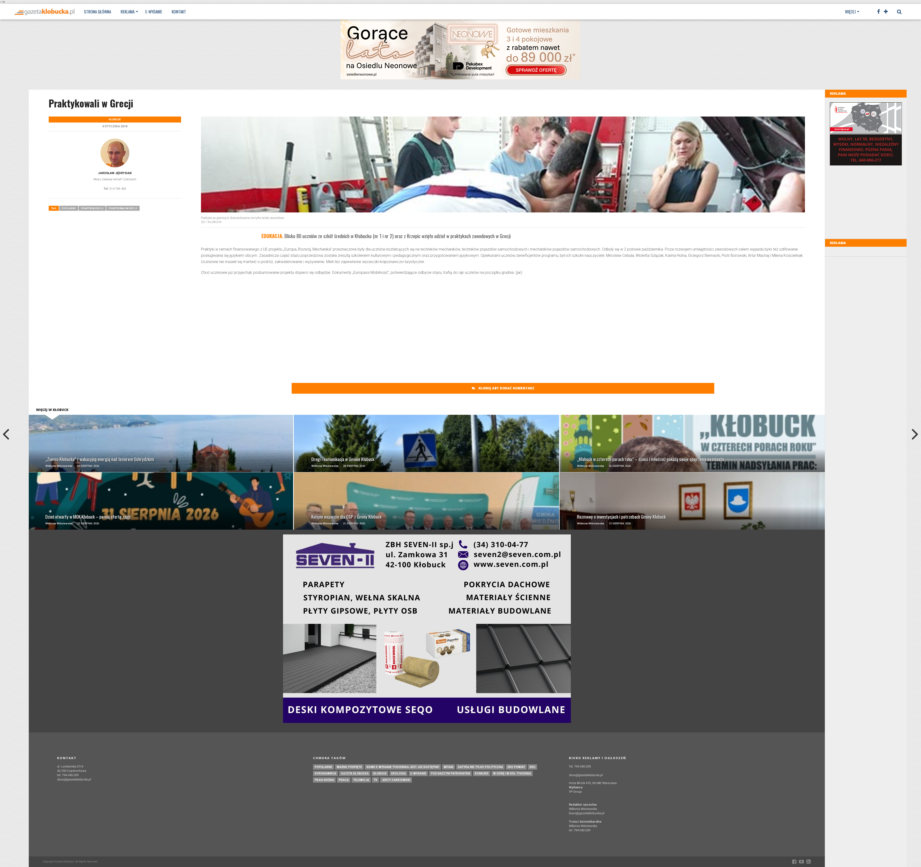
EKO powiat (516, 767)
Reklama (128, 12)
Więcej (850, 12)
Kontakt (179, 12)
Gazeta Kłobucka (355, 773)
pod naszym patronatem (450, 773)
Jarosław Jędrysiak (115, 173)
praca (344, 780)
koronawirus (325, 773)
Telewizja (361, 780)
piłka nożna (324, 780)
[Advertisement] (503, 314)
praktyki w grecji (92, 208)
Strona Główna (97, 12)
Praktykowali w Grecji (123, 208)
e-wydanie (418, 773)
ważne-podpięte (349, 767)
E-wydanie (153, 12)
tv (375, 780)
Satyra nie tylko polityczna (480, 767)
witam (448, 767)
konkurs (482, 773)
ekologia (398, 773)
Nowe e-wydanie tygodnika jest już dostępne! (402, 767)
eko (532, 767)
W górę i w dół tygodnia (512, 773)
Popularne (69, 208)
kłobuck (380, 773)
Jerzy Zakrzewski (396, 780)
